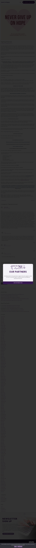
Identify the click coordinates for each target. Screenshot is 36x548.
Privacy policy (20, 546)
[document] (18, 274)
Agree (15, 546)
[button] (31, 265)
